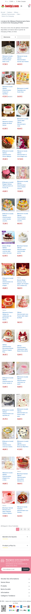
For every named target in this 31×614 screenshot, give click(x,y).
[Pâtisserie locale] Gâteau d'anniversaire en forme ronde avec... (22, 412)
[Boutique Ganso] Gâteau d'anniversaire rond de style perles (22, 249)
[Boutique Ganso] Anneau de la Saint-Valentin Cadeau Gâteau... (7, 510)
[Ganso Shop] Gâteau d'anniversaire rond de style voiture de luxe (7, 249)
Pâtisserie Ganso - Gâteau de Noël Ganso (8, 123)
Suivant (28, 529)
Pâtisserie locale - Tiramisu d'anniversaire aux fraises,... (22, 509)
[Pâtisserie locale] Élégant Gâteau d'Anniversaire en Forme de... (7, 185)
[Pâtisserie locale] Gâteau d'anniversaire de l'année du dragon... (7, 281)
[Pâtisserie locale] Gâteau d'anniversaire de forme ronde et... (7, 380)
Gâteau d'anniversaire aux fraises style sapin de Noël (22, 315)
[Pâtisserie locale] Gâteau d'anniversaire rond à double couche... (22, 185)
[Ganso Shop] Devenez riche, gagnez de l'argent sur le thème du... (22, 282)
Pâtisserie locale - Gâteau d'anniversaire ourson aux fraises (23, 58)
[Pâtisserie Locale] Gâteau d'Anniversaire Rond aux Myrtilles (22, 444)
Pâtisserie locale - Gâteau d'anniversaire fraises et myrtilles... (7, 90)
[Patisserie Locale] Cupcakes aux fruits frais (22, 90)
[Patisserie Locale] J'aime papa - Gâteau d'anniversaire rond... (22, 122)
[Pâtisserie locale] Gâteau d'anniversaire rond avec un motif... (22, 380)
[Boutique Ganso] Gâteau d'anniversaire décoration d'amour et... (22, 477)
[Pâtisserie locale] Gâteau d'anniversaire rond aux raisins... (7, 444)
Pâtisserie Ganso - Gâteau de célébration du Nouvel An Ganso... (8, 316)
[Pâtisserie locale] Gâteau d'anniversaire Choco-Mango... (7, 153)
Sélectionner (9, 37)
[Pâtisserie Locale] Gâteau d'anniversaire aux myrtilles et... (8, 412)
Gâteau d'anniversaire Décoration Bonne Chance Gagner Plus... (7, 348)
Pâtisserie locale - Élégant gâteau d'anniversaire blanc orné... (7, 58)
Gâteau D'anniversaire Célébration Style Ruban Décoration (22, 348)
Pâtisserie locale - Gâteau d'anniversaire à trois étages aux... (22, 153)
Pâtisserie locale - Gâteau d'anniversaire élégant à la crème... (7, 476)
